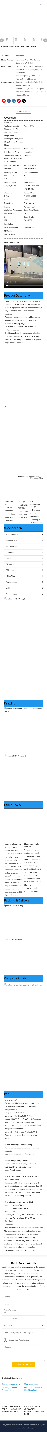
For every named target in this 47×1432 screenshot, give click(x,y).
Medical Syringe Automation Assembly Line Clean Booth (34, 1410)
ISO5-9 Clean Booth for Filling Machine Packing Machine (11, 1409)
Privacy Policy (20, 1428)
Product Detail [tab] (23, 111)
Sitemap (29, 1428)
